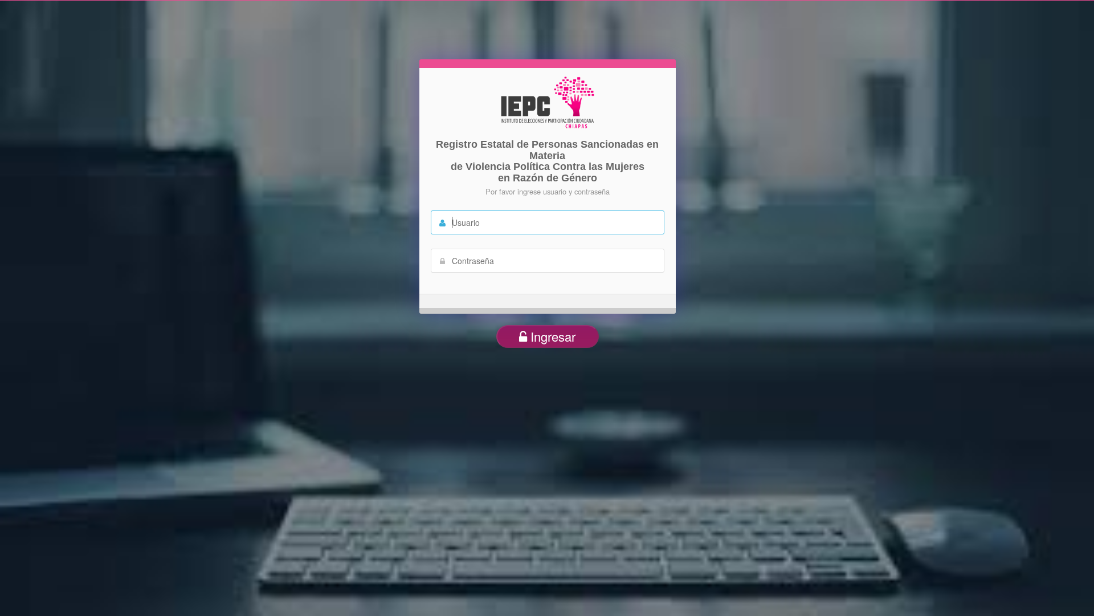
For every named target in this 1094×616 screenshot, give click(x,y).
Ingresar (551, 336)
